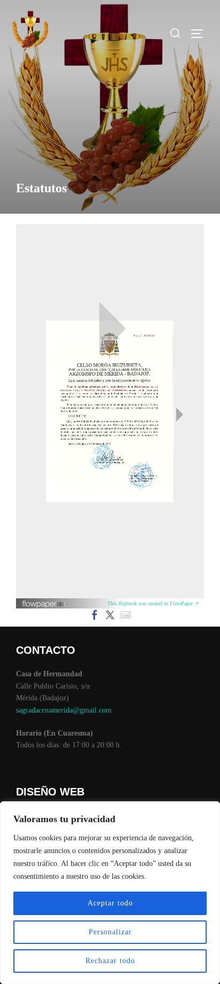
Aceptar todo (110, 903)
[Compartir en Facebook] (94, 614)
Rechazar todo (110, 961)
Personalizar (110, 932)
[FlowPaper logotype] (44, 605)
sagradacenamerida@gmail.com (64, 710)
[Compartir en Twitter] (110, 614)
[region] (110, 892)
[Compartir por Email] (125, 614)
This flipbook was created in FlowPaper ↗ (153, 603)
